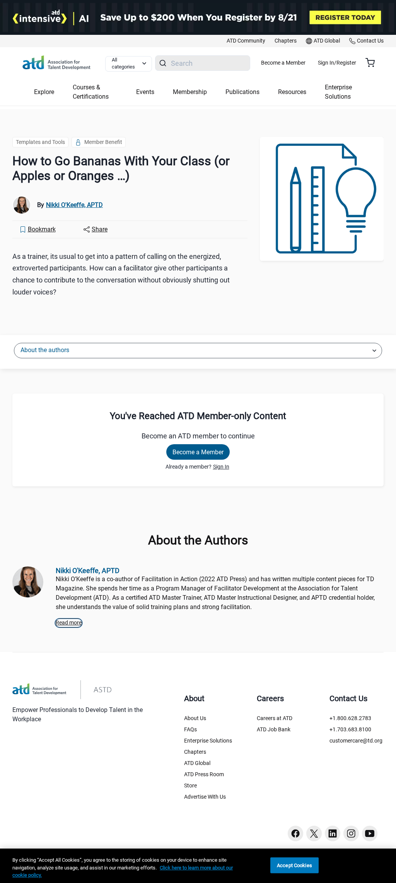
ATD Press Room (204, 774)
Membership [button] (190, 92)
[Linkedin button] (332, 833)
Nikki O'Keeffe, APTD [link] (74, 205)
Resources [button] (292, 92)
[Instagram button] (351, 833)
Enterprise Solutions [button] (338, 92)
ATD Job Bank (273, 729)
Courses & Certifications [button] (91, 92)
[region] (198, 866)
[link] (246, 41)
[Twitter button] (314, 833)
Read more (69, 622)
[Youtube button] (369, 833)
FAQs (190, 729)
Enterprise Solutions (208, 741)
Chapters (195, 752)
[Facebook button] (295, 833)
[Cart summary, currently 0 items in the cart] (373, 62)
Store (190, 785)
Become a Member (283, 63)
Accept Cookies (294, 865)
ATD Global (197, 763)
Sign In (221, 467)
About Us (195, 718)
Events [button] (145, 92)
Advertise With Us (205, 797)
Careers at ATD (274, 718)
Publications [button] (242, 92)
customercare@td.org (355, 741)
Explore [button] (44, 92)
